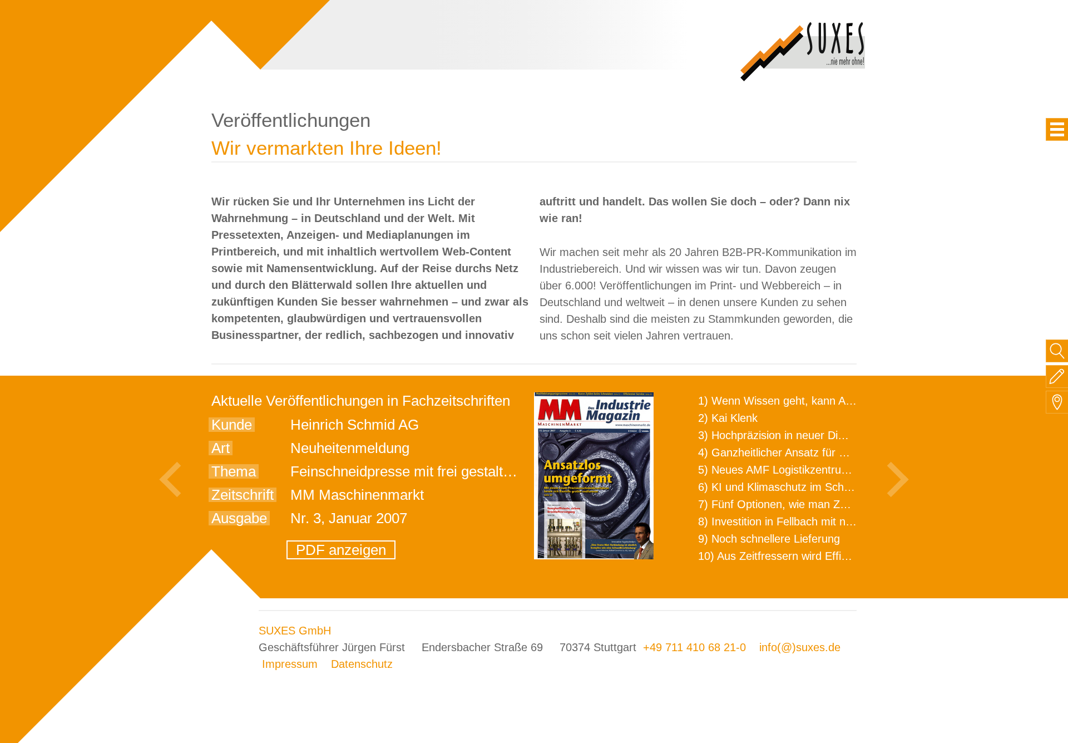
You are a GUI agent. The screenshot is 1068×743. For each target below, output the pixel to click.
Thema (233, 471)
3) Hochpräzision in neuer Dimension (788, 435)
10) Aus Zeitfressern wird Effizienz (782, 556)
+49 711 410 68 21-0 (694, 647)
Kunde (231, 424)
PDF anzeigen (341, 550)
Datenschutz (362, 664)
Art (220, 448)
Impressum (290, 664)
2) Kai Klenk (728, 418)
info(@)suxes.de (799, 647)
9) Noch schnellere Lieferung (769, 539)
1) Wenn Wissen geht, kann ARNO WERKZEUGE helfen (837, 401)
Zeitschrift (242, 495)
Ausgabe (239, 518)
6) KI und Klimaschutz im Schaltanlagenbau (805, 487)
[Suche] (1057, 351)
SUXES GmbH (295, 630)
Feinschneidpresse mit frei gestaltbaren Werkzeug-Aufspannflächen (504, 471)
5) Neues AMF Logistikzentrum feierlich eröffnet (815, 470)
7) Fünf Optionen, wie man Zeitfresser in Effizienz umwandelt (849, 504)
